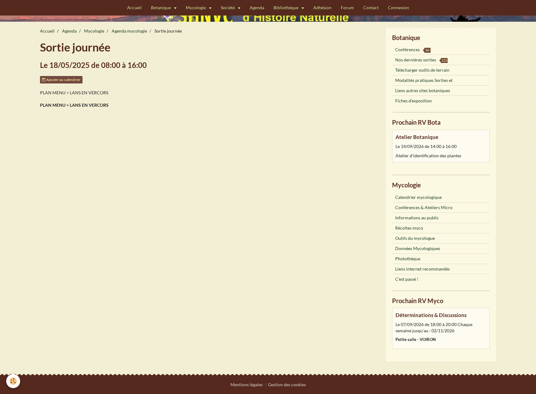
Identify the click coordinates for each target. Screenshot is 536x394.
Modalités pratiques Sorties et (424, 80)
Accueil (134, 7)
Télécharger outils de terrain (422, 70)
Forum (347, 7)
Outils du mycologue (415, 238)
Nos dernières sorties (421, 59)
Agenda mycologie (129, 31)
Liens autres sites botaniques (422, 90)
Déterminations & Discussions (431, 315)
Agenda (257, 7)
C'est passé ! (406, 279)
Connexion (398, 7)
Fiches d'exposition (413, 100)
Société (228, 7)
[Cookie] (13, 381)
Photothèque (407, 258)
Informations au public (417, 217)
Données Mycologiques (417, 248)
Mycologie (196, 7)
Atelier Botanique (416, 137)
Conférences (412, 49)
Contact (371, 7)
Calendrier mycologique (418, 197)
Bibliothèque (286, 7)
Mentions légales (246, 384)
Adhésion (322, 7)
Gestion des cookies (287, 384)
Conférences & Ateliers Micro (424, 207)
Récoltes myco (409, 228)
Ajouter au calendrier (63, 79)
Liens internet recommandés (422, 268)
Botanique (161, 7)
